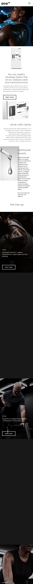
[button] (29, 3)
